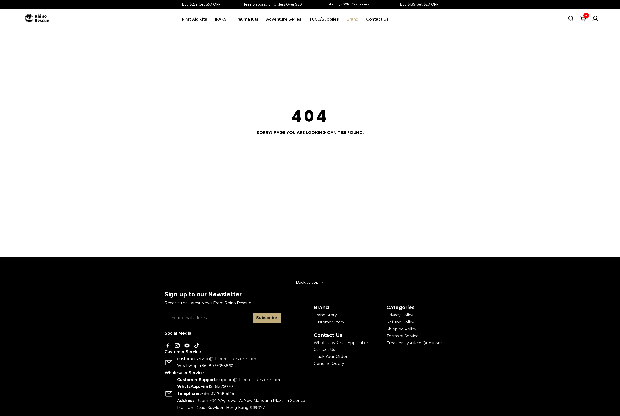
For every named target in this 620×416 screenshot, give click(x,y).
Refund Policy (400, 322)
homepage (327, 142)
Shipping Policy (401, 329)
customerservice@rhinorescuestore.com (216, 358)
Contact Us (324, 349)
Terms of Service (402, 336)
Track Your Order (331, 356)
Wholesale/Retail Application (341, 342)
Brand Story (325, 315)
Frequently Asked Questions (414, 343)
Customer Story (329, 322)
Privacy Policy (400, 315)
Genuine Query (329, 363)
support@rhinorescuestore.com (248, 379)
